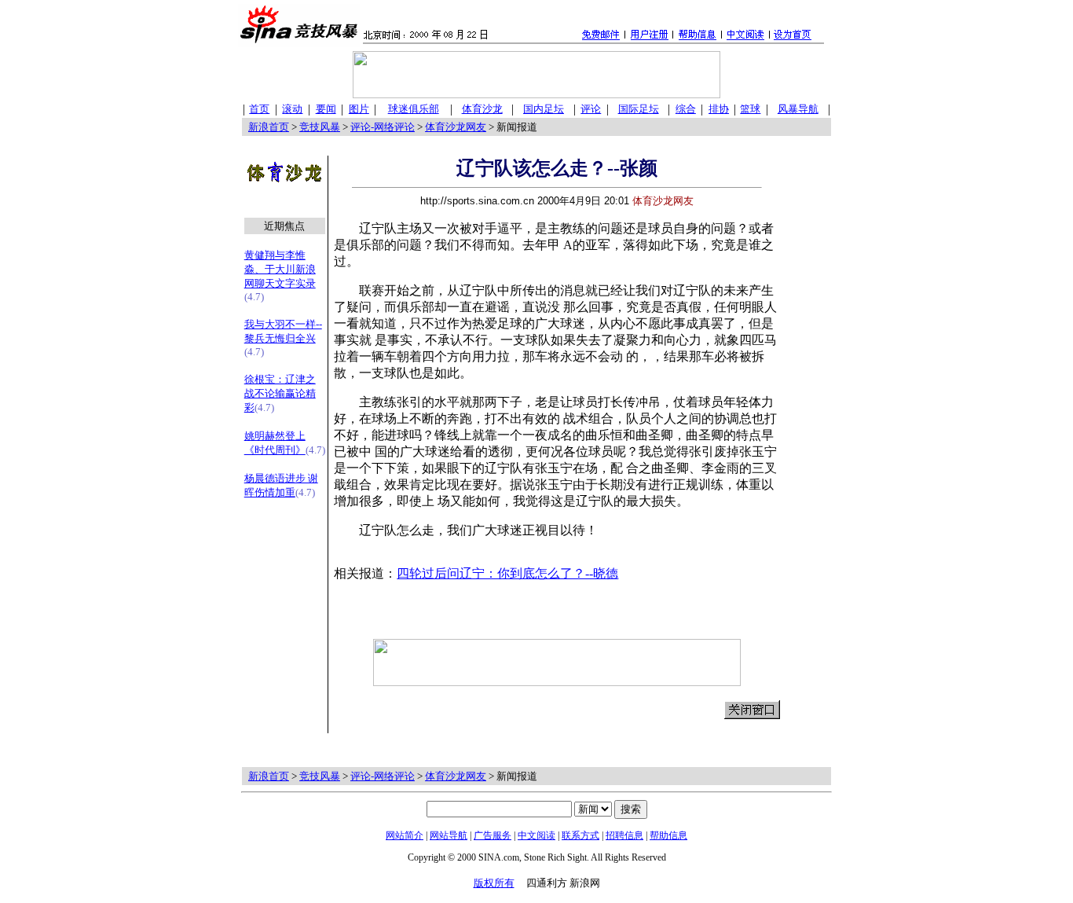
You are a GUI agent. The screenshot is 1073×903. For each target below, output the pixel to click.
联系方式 (580, 835)
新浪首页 (268, 127)
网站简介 (404, 835)
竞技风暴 (319, 127)
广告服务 (492, 835)
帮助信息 (668, 835)
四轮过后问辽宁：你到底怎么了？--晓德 (507, 573)
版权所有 (494, 883)
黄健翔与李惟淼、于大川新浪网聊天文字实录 (280, 269)
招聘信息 (624, 835)
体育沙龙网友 (455, 127)
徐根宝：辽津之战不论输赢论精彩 (280, 393)
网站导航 (448, 835)
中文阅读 (536, 835)
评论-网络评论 (382, 127)
